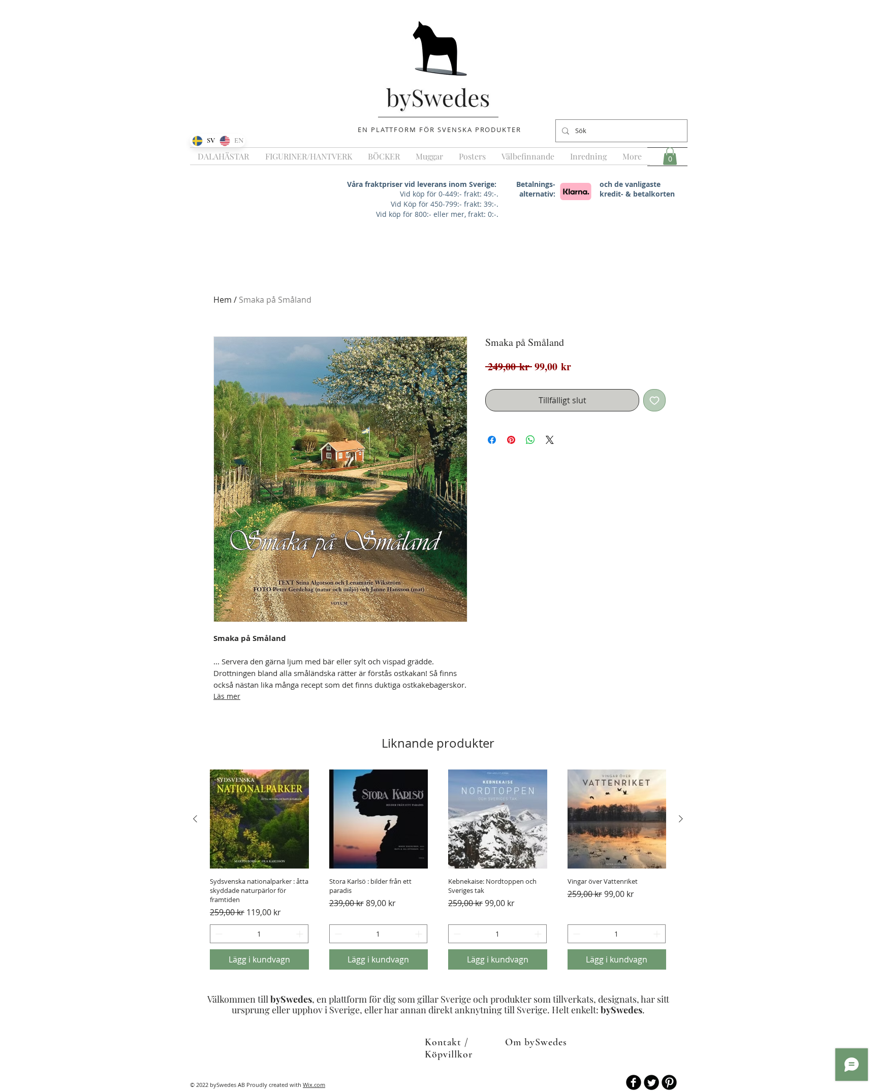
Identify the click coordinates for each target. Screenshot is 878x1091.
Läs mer (226, 696)
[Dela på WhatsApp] (530, 440)
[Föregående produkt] (195, 819)
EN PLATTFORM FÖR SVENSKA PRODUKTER (439, 129)
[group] (438, 869)
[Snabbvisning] (259, 819)
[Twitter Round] (651, 1082)
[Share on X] (550, 440)
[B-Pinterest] (669, 1082)
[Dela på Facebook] (492, 440)
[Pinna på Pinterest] (511, 440)
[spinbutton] (259, 934)
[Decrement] (217, 934)
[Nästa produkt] (681, 819)
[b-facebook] (633, 1082)
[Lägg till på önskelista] (654, 400)
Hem (222, 299)
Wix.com (314, 1084)
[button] (670, 156)
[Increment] (300, 934)
